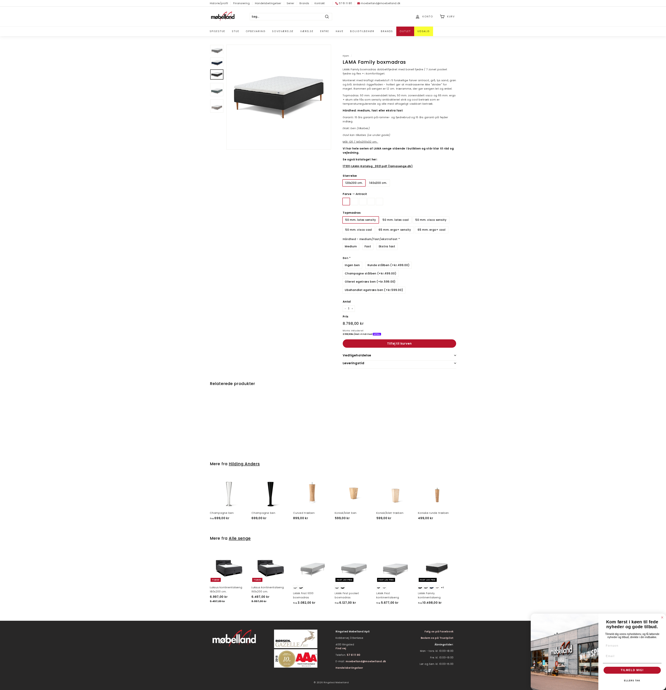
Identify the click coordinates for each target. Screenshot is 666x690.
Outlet (405, 31)
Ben (347, 258)
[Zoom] (279, 97)
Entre (324, 31)
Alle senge (240, 538)
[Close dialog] (662, 617)
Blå (362, 201)
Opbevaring (256, 31)
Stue (235, 31)
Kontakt (320, 3)
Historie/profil (219, 3)
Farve (355, 194)
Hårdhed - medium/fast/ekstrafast (371, 239)
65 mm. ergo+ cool (432, 230)
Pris (345, 317)
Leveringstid (353, 363)
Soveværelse (283, 31)
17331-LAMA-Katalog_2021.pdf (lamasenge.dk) (378, 166)
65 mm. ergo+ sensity (395, 230)
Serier (290, 3)
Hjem (346, 55)
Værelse (307, 31)
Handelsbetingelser (268, 3)
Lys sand (371, 201)
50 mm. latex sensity (360, 220)
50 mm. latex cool (396, 220)
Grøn (379, 201)
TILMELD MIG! (632, 670)
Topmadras (352, 213)
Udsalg (423, 31)
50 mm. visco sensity (431, 220)
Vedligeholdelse (357, 355)
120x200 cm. (354, 183)
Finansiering (241, 3)
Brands (304, 3)
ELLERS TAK (632, 680)
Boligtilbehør (362, 31)
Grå (354, 201)
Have (340, 31)
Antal (347, 302)
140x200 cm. (378, 183)
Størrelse (350, 176)
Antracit (346, 201)
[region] (278, 97)
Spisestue (217, 31)
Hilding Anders (244, 464)
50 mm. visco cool (358, 230)
